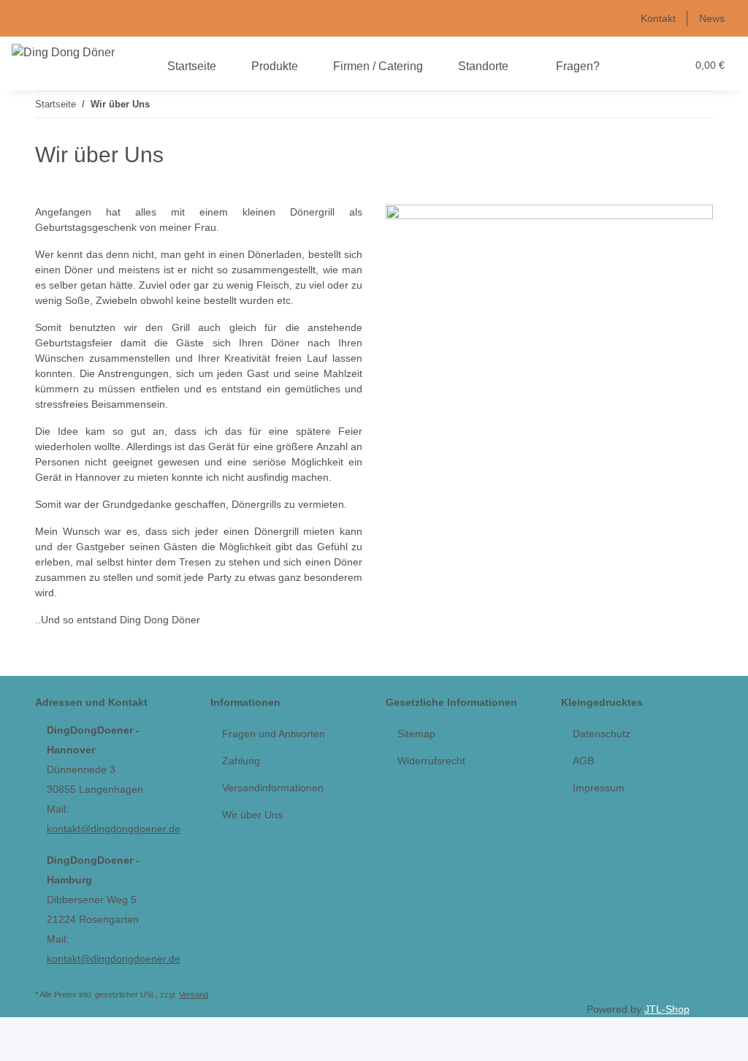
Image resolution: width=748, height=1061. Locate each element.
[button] (645, 65)
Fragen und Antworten (273, 733)
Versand (193, 994)
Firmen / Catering (378, 66)
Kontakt (658, 18)
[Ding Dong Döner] (63, 53)
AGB (583, 761)
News (712, 18)
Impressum (599, 788)
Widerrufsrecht (431, 761)
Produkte (274, 66)
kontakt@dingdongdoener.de (113, 828)
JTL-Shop (667, 1009)
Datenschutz (601, 733)
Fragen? (578, 66)
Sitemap (416, 733)
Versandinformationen (273, 788)
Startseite (191, 66)
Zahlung (241, 761)
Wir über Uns (252, 815)
